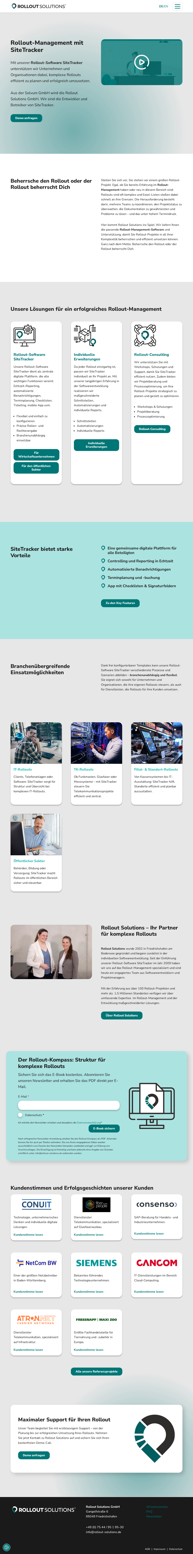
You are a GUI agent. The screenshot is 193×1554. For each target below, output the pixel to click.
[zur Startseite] (39, 6)
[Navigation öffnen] (177, 6)
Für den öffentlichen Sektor (36, 468)
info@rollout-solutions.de (103, 1532)
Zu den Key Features (120, 603)
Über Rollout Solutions (122, 1015)
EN (166, 6)
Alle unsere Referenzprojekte (97, 1371)
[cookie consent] (6, 1547)
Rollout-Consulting (152, 429)
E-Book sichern (104, 1128)
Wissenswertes (157, 1507)
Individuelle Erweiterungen (96, 445)
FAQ (149, 1511)
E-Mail (23, 1097)
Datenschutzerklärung (89, 1122)
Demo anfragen (26, 118)
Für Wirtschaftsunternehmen (36, 455)
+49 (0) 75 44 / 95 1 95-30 (105, 1527)
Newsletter (154, 1516)
